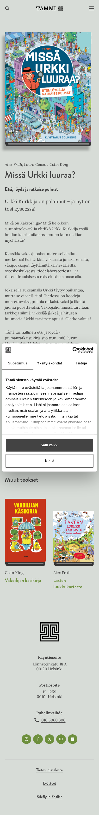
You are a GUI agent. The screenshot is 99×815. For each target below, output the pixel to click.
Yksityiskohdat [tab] (49, 363)
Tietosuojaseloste (49, 770)
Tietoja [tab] (81, 363)
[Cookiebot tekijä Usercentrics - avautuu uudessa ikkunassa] (72, 350)
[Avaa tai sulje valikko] (92, 8)
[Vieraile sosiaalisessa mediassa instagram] (26, 739)
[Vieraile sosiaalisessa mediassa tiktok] (72, 739)
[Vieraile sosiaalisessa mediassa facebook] (38, 739)
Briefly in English (49, 796)
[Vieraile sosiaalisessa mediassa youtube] (61, 739)
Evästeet (49, 783)
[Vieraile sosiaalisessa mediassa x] (49, 739)
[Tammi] (49, 8)
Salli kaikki (49, 445)
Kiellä (49, 461)
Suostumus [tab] (17, 363)
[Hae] (7, 8)
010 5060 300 (53, 720)
